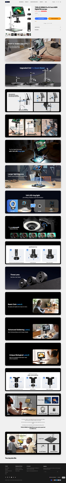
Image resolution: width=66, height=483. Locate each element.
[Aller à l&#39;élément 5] (18, 34)
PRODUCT (26, 1)
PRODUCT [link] (6, 469)
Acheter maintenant (54, 18)
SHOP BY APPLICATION (34, 1)
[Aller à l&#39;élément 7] (24, 34)
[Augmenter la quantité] (41, 15)
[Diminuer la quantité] (36, 15)
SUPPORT (41, 1)
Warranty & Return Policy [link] (19, 469)
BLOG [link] (46, 1)
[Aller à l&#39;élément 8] (28, 34)
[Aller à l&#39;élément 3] (12, 34)
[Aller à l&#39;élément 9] (31, 34)
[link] (7, 2)
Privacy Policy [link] (17, 470)
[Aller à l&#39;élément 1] (6, 34)
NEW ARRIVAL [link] (21, 1)
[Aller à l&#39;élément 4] (15, 34)
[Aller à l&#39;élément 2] (9, 34)
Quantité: (36, 13)
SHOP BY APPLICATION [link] (8, 470)
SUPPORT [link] (6, 472)
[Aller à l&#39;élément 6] (21, 34)
